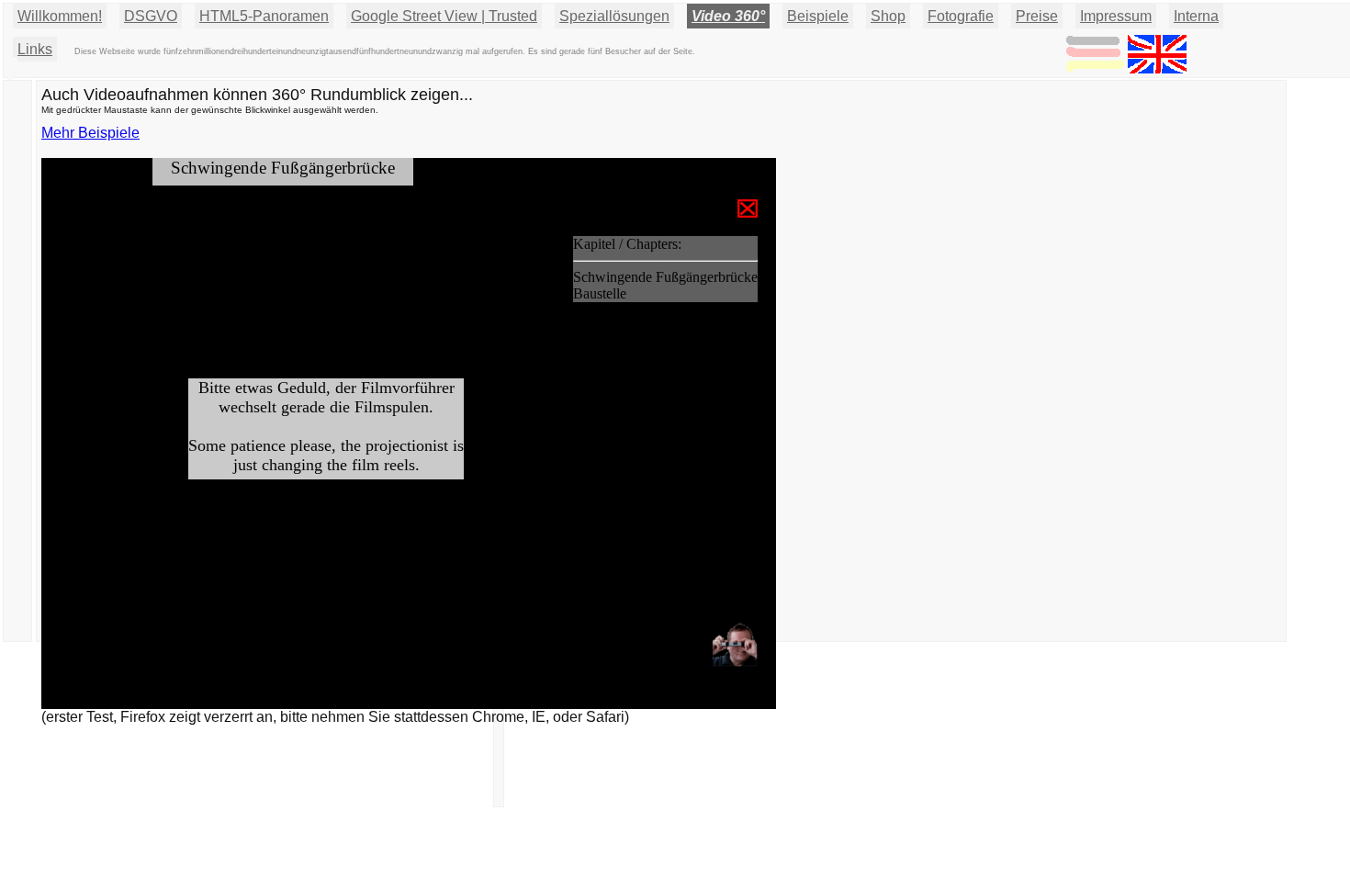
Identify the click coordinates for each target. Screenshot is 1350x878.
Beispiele (818, 16)
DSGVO (150, 16)
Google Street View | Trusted (444, 16)
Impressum (1116, 16)
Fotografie (961, 16)
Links (34, 49)
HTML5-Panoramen (264, 16)
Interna (1196, 16)
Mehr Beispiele (90, 133)
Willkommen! (59, 16)
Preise (1037, 16)
